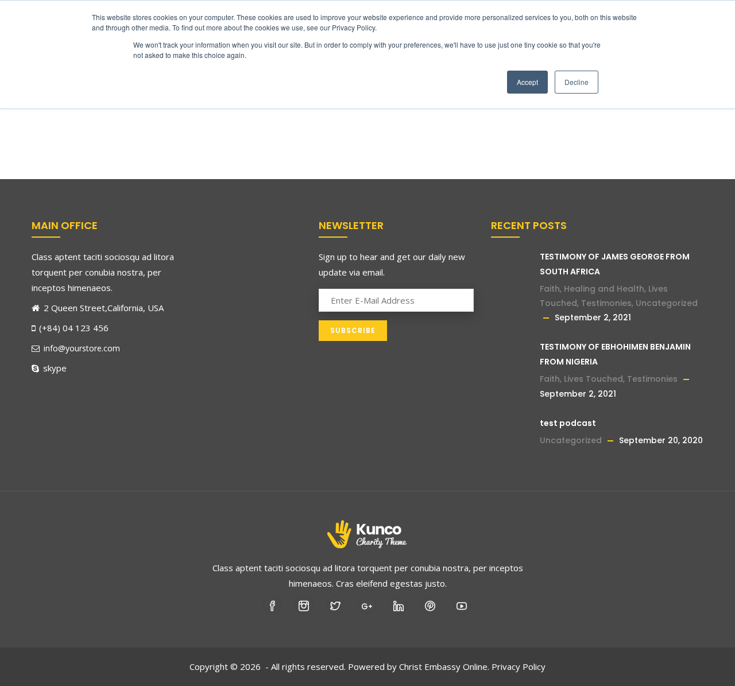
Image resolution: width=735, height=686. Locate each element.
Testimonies (606, 303)
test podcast (568, 423)
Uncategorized (667, 303)
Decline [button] (576, 82)
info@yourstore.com (82, 348)
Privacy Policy (519, 666)
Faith (550, 288)
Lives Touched (593, 379)
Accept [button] (527, 82)
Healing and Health (604, 288)
